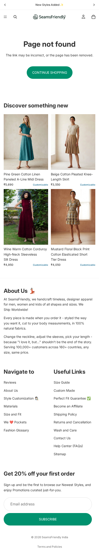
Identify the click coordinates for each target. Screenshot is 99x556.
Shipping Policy (65, 414)
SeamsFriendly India (55, 537)
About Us (11, 390)
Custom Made (64, 390)
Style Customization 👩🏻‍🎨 (21, 398)
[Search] (15, 17)
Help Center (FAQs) (68, 446)
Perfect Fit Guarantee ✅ (72, 398)
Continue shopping (49, 72)
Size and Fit (12, 414)
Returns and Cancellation (72, 422)
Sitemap (60, 454)
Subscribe (48, 519)
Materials (10, 406)
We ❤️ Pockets (15, 422)
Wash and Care (65, 430)
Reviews (10, 382)
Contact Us (62, 438)
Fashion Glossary (16, 430)
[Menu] (5, 17)
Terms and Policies (49, 546)
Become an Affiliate (68, 406)
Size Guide (62, 382)
